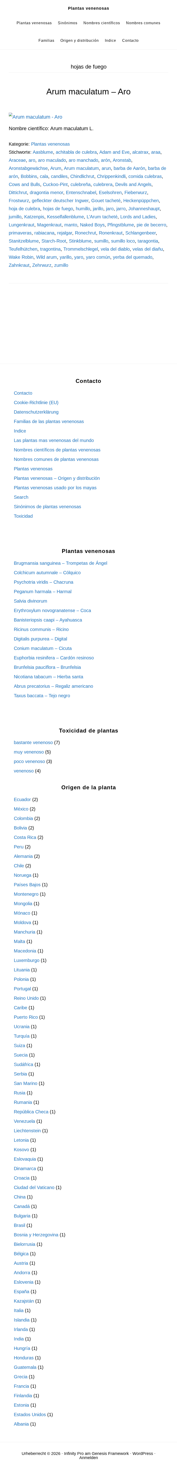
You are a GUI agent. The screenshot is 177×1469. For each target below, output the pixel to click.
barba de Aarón (129, 168)
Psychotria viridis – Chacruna (43, 582)
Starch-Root (53, 240)
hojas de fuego (58, 208)
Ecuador (22, 799)
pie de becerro (151, 224)
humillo (83, 208)
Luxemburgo (26, 960)
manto (70, 224)
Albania (21, 1424)
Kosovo (21, 1149)
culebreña (81, 184)
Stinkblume (80, 240)
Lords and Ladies (138, 216)
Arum (55, 168)
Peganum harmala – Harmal (42, 591)
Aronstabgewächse (28, 168)
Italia (19, 1310)
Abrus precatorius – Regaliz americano (53, 686)
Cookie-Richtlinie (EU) (36, 402)
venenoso (24, 770)
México (21, 808)
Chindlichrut (82, 176)
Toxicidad (23, 516)
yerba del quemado (132, 257)
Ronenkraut (111, 232)
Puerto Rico (26, 1017)
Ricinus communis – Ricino (41, 629)
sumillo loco (123, 240)
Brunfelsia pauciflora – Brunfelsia (47, 667)
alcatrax (140, 152)
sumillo (101, 240)
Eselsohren (110, 192)
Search (21, 497)
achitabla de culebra (76, 152)
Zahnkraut (19, 265)
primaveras (20, 232)
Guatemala (25, 1367)
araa (155, 152)
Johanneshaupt (144, 208)
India (19, 1338)
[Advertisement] (88, 329)
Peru (19, 846)
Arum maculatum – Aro (88, 91)
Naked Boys (92, 224)
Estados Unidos (30, 1414)
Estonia (21, 1405)
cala (44, 176)
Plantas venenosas (88, 8)
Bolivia (20, 827)
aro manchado (83, 160)
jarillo (98, 208)
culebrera (102, 184)
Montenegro (26, 894)
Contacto (23, 393)
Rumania (23, 1102)
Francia (21, 1386)
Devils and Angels (133, 184)
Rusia (19, 1092)
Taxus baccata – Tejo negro (42, 695)
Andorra (22, 1272)
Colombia (23, 818)
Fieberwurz (135, 192)
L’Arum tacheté (102, 216)
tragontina (50, 249)
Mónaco (22, 913)
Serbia (20, 1073)
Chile (19, 865)
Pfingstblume (120, 224)
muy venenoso (29, 751)
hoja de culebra (24, 208)
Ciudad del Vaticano (34, 1187)
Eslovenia (23, 1282)
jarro (121, 208)
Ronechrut (85, 232)
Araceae (17, 160)
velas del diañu (148, 249)
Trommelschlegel (80, 249)
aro (32, 160)
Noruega (22, 875)
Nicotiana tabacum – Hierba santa (48, 676)
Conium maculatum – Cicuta (43, 648)
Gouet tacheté (106, 200)
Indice (20, 430)
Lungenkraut (21, 224)
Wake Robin (21, 257)
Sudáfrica (23, 1064)
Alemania (23, 856)
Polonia (21, 979)
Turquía (22, 1036)
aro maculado (52, 160)
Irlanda (21, 1329)
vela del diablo (115, 249)
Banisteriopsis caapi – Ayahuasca (48, 619)
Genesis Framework (110, 1453)
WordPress (143, 1453)
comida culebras (145, 176)
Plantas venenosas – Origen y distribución (57, 478)
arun (106, 168)
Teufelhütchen (23, 249)
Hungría (22, 1348)
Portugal (22, 988)
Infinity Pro (74, 1453)
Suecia (21, 1054)
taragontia (148, 240)
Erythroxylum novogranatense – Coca (52, 610)
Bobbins (29, 176)
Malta (19, 941)
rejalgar (64, 232)
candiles (59, 176)
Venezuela (24, 1121)
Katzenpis (34, 216)
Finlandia (23, 1395)
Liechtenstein (27, 1130)
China (20, 1196)
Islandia (22, 1319)
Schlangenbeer (140, 232)
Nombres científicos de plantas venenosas (57, 449)
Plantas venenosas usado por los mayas (55, 487)
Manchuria (24, 931)
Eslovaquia (25, 1159)
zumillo (61, 265)
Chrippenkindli (111, 176)
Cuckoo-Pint (55, 184)
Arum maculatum (81, 168)
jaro (110, 208)
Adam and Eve (114, 152)
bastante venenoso (33, 742)
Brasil (19, 1225)
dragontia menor (46, 192)
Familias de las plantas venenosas (49, 421)
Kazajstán (24, 1301)
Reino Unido (26, 998)
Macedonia (25, 950)
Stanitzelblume (24, 240)
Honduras (24, 1357)
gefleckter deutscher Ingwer (60, 200)
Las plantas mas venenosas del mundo (54, 440)
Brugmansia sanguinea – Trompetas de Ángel (60, 563)
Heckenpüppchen (141, 200)
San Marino (25, 1083)
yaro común (98, 257)
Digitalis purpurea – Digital (40, 638)
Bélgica (21, 1253)
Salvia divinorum (30, 601)
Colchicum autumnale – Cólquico (47, 572)
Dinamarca (25, 1168)
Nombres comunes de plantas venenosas (56, 459)
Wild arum (46, 257)
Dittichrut (18, 192)
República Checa (31, 1111)
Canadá (22, 1206)
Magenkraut (49, 224)
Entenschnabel (81, 192)
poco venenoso (29, 761)
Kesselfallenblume (65, 216)
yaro (78, 257)
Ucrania (22, 1026)
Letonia (21, 1140)
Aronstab (122, 160)
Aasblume (43, 152)
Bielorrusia (24, 1244)
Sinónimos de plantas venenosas (47, 506)
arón (105, 160)
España (21, 1291)
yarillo (65, 257)
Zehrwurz (41, 265)
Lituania (22, 969)
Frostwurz (19, 200)
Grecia (20, 1376)
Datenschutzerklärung (36, 412)
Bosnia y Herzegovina (36, 1234)
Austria (21, 1263)
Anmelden (88, 1457)
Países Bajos (27, 884)
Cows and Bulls (24, 184)
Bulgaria (22, 1215)
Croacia (22, 1178)
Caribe (20, 1007)
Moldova (22, 922)
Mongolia (23, 903)
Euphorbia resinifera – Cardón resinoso (54, 657)
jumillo (15, 216)
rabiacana (44, 232)
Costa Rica (25, 837)
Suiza (19, 1045)
